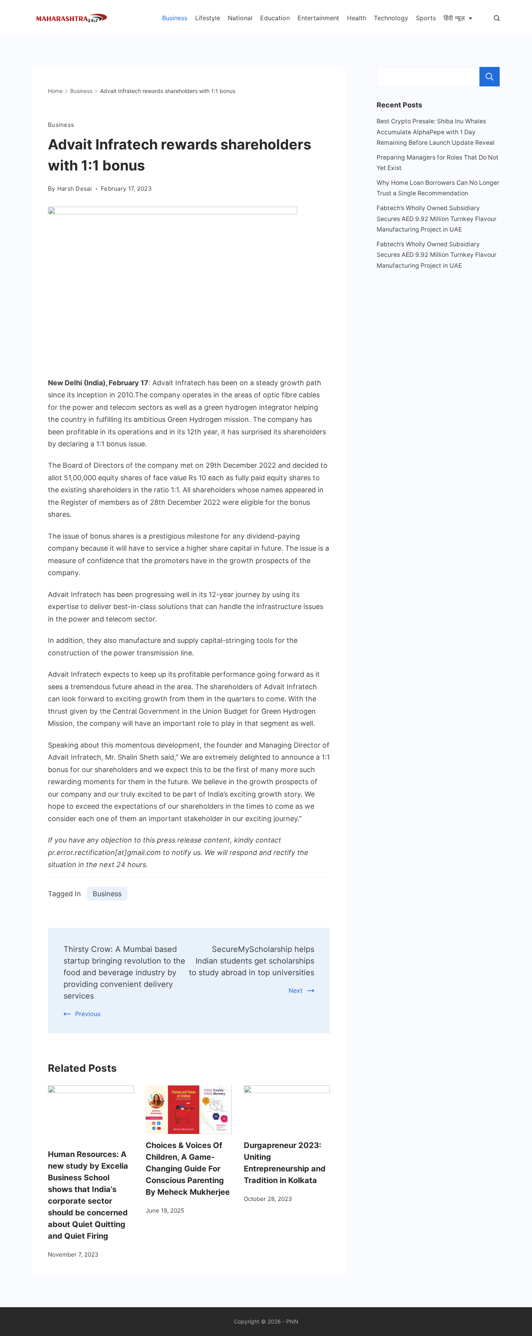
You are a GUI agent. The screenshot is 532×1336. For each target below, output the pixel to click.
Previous (87, 1014)
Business (174, 18)
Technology (391, 18)
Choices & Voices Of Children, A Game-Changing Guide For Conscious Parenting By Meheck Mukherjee (188, 1169)
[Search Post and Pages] (497, 18)
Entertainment (318, 18)
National (240, 18)
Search (489, 76)
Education (275, 18)
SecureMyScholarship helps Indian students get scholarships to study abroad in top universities (251, 961)
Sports (426, 18)
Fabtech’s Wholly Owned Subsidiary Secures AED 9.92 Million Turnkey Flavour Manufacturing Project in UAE (437, 218)
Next (296, 990)
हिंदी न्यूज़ (454, 18)
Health (356, 18)
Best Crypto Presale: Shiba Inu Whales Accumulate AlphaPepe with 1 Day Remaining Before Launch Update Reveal (436, 132)
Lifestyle (207, 18)
